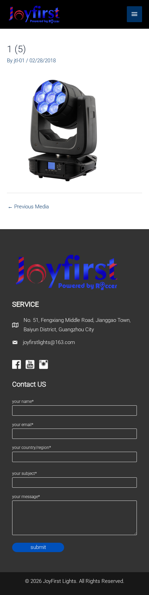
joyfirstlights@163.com (49, 342)
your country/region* (31, 447)
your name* (23, 401)
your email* (22, 424)
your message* (26, 496)
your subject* (24, 473)
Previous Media (28, 207)
